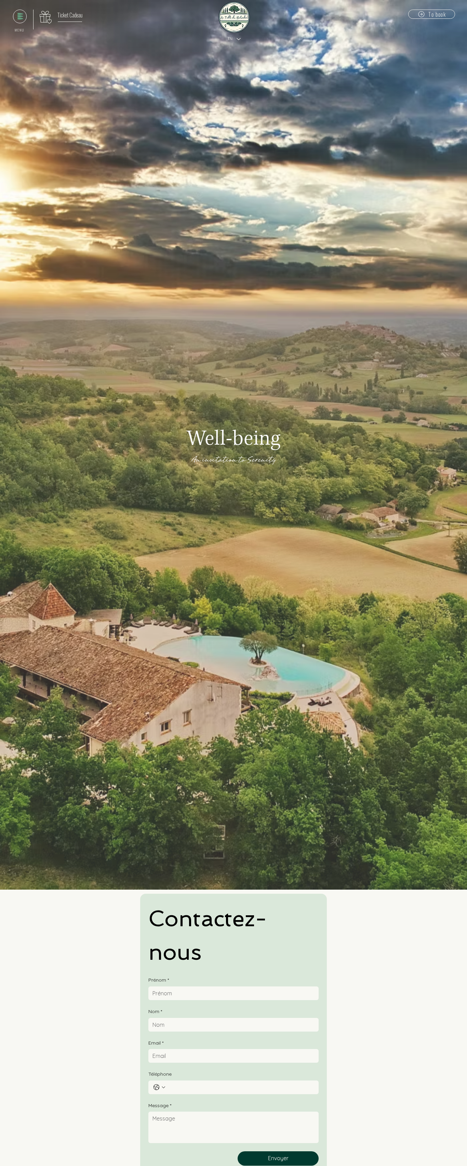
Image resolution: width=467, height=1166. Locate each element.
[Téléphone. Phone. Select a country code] (159, 1087)
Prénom (158, 980)
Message (159, 1105)
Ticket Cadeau (69, 15)
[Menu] (20, 16)
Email (155, 1043)
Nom (155, 1011)
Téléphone (160, 1074)
